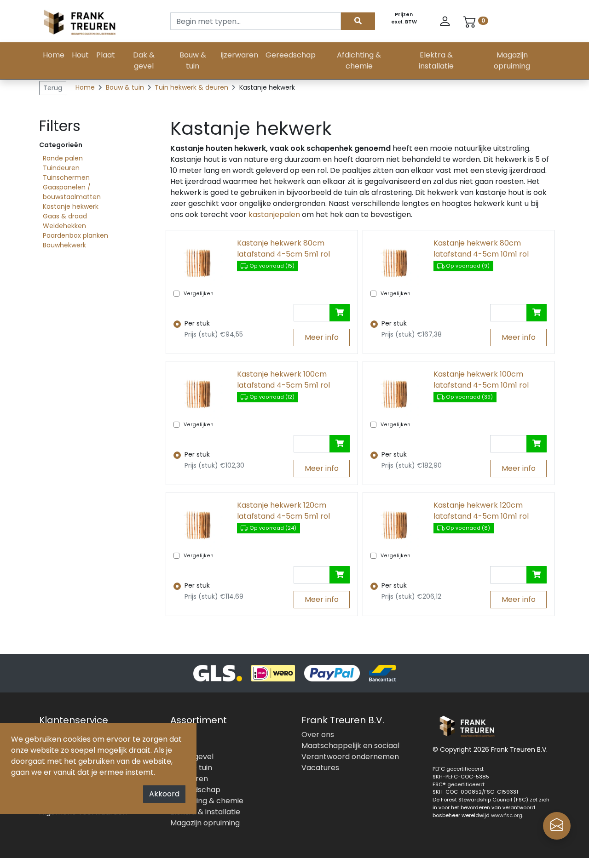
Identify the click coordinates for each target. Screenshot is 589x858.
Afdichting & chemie (359, 60)
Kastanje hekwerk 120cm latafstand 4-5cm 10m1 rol (481, 510)
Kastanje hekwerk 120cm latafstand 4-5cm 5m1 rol (283, 510)
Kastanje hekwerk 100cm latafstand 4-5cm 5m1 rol (283, 379)
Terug (52, 87)
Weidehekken (64, 225)
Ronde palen (63, 158)
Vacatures (320, 767)
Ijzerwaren (239, 55)
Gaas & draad (65, 216)
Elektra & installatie (436, 60)
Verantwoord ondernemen (350, 756)
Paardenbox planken (75, 235)
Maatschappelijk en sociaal (350, 745)
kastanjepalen (273, 214)
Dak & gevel (144, 60)
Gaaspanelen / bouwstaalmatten (72, 192)
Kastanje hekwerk (70, 206)
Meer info (322, 337)
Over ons (317, 734)
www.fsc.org (506, 815)
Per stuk (197, 323)
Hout (80, 55)
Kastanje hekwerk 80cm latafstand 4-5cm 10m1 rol (481, 248)
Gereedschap (291, 55)
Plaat (105, 55)
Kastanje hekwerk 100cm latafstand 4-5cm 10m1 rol (481, 379)
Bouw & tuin (192, 60)
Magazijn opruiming (512, 60)
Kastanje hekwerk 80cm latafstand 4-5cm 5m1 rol (283, 248)
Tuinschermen (66, 177)
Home (53, 55)
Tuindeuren (61, 167)
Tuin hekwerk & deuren (192, 87)
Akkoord (164, 794)
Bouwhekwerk (64, 245)
